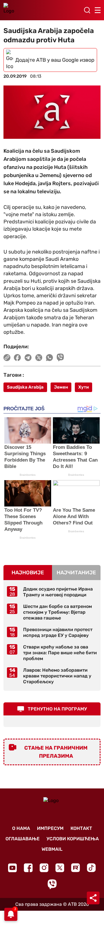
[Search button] (87, 10)
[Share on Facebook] (17, 357)
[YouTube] (12, 867)
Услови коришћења (73, 838)
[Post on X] (38, 357)
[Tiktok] (91, 867)
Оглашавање (22, 838)
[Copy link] (6, 357)
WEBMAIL (52, 849)
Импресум (50, 828)
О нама (21, 828)
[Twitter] (59, 867)
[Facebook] (28, 867)
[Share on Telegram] (28, 357)
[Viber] (52, 884)
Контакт (81, 828)
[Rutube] (75, 867)
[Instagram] (44, 867)
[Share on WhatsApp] (49, 357)
